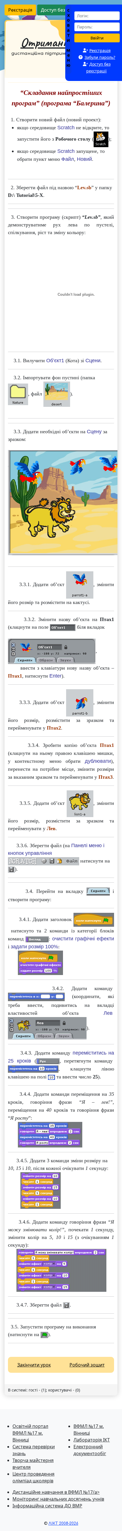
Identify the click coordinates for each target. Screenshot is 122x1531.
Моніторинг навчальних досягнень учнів (58, 1499)
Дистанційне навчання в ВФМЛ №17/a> (56, 1492)
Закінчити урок (34, 1365)
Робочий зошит (87, 1365)
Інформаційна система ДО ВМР (47, 1506)
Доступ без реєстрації (65, 10)
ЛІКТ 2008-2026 (63, 1523)
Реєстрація (20, 10)
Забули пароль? (100, 57)
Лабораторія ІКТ (91, 1440)
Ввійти (97, 38)
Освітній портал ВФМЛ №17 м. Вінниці (30, 1433)
